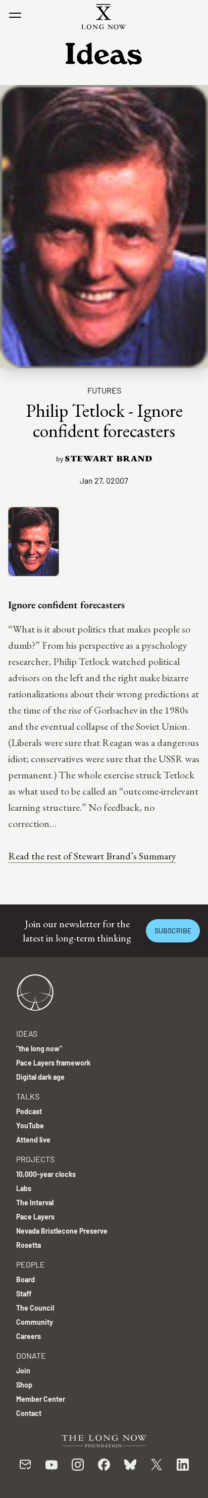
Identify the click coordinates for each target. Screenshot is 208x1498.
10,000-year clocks (46, 1174)
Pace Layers (35, 1216)
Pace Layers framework (53, 1062)
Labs (23, 1188)
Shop (24, 1385)
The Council (35, 1308)
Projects (35, 1159)
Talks (27, 1096)
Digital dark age (40, 1077)
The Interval (35, 1202)
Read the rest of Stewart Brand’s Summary (92, 855)
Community (34, 1322)
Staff (23, 1293)
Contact (28, 1413)
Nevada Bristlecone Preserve (62, 1231)
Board (25, 1279)
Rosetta (28, 1245)
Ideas (26, 1033)
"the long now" (39, 1048)
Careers (28, 1336)
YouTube (30, 1125)
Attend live (33, 1139)
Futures (104, 390)
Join (23, 1370)
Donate (31, 1355)
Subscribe (172, 930)
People (30, 1264)
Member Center (40, 1399)
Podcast (29, 1111)
